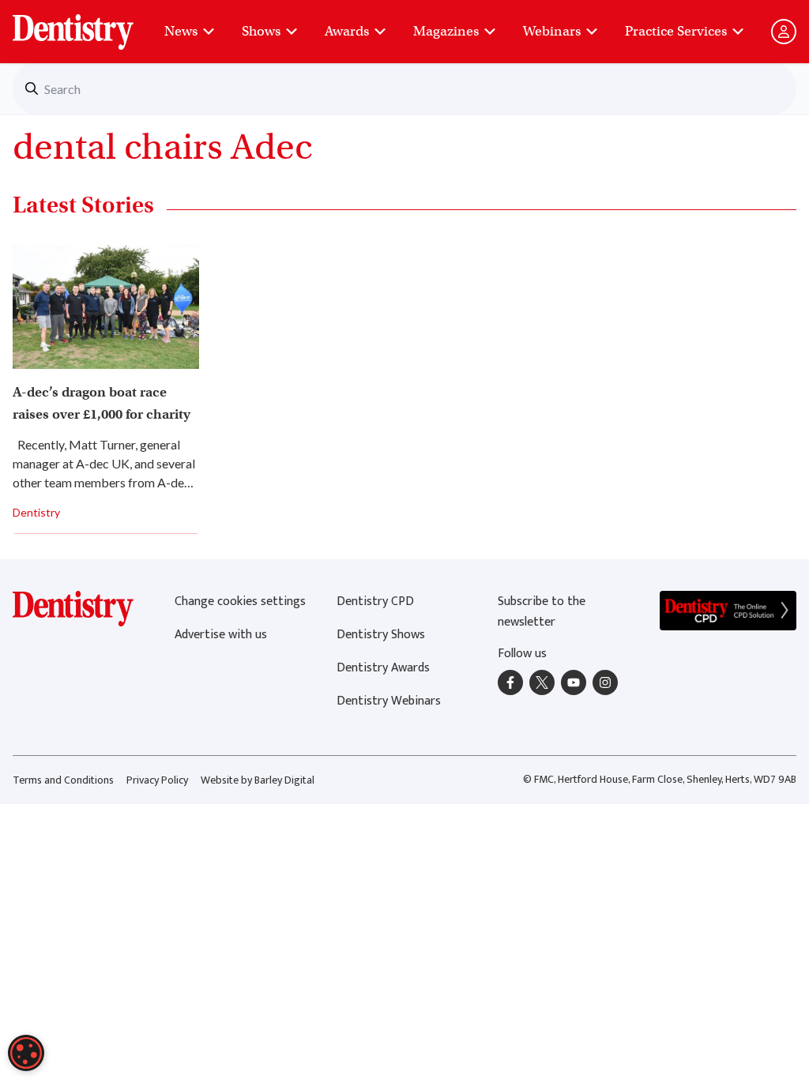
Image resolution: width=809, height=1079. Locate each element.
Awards (347, 31)
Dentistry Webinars (389, 701)
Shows (261, 31)
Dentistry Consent (92, 24)
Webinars (552, 31)
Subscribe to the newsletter (541, 612)
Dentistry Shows (381, 634)
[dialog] (26, 1053)
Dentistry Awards (383, 668)
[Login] (783, 31)
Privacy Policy (157, 780)
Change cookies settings (240, 601)
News (181, 31)
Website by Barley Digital (257, 780)
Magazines (446, 31)
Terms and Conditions (63, 780)
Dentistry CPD (375, 601)
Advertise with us (221, 634)
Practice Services (676, 31)
